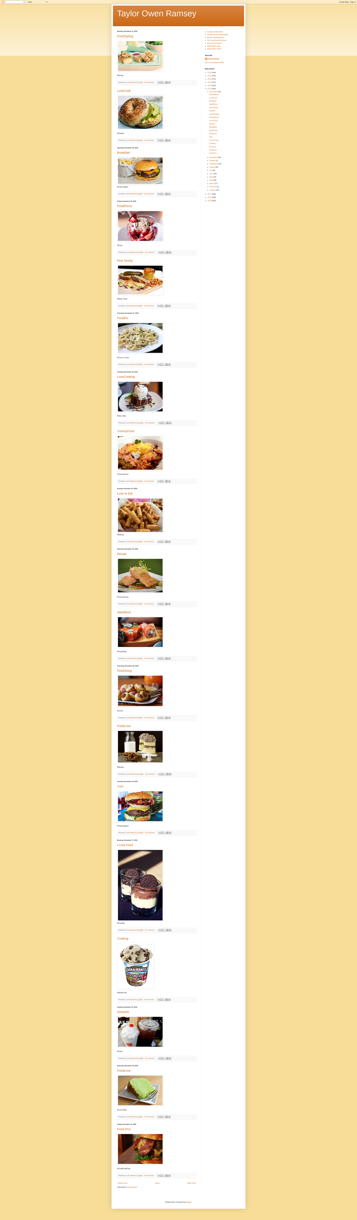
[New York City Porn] (140, 532)
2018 (210, 89)
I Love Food (125, 845)
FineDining (124, 670)
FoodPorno (124, 206)
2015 (210, 201)
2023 (210, 73)
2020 (210, 82)
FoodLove (124, 726)
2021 (210, 79)
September (213, 164)
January (212, 190)
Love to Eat (124, 493)
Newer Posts (122, 1183)
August (212, 167)
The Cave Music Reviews (216, 40)
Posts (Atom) (132, 1187)
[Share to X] (164, 82)
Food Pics (124, 1129)
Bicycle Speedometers (215, 38)
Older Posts (191, 1183)
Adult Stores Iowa (213, 46)
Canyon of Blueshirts (215, 32)
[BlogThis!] (161, 82)
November (213, 157)
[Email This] (158, 82)
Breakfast (123, 152)
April (211, 180)
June (211, 174)
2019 (210, 86)
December (213, 92)
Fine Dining (124, 260)
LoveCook (124, 91)
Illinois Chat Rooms (214, 43)
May (211, 177)
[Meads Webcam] (140, 921)
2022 (210, 76)
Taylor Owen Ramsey (156, 13)
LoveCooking (126, 376)
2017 (210, 194)
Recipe (122, 554)
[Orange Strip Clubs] (140, 184)
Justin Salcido (213, 59)
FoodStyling (125, 36)
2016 (210, 197)
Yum (120, 786)
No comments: (149, 82)
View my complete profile (214, 62)
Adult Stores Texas (214, 49)
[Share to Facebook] (166, 82)
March (212, 183)
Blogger (189, 1202)
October (212, 161)
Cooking (122, 938)
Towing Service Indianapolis (217, 35)
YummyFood (125, 431)
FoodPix (122, 318)
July (211, 170)
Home (157, 1183)
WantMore (124, 612)
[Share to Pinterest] (169, 82)
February (213, 187)
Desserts (123, 1012)
